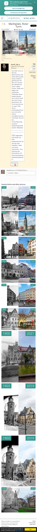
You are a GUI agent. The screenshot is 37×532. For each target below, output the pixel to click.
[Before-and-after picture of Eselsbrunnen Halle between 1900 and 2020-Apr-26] (18, 271)
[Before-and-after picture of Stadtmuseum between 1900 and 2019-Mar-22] (18, 319)
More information (19, 530)
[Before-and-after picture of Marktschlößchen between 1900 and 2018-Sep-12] (18, 248)
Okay (30, 529)
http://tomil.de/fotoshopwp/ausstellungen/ (18, 157)
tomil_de (33, 29)
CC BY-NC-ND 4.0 (31, 57)
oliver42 (9, 170)
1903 (33, 66)
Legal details (33, 524)
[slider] (18, 42)
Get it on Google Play (18, 8)
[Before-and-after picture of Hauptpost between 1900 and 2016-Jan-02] (18, 499)
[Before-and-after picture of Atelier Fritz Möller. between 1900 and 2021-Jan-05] (18, 356)
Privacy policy (32, 522)
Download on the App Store (18, 13)
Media (34, 521)
